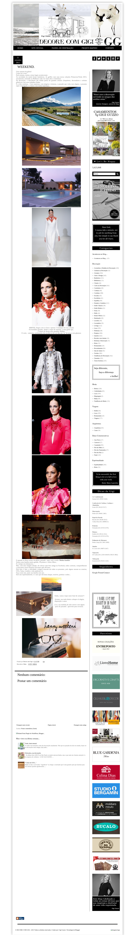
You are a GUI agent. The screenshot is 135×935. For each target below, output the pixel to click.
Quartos (96, 336)
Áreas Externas (98, 361)
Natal (95, 455)
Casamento (97, 445)
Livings (96, 325)
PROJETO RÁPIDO (89, 48)
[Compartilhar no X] (32, 664)
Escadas (96, 295)
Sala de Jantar (98, 351)
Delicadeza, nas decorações (33, 753)
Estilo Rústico (98, 308)
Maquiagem (97, 396)
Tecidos (96, 353)
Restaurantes (97, 345)
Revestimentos (98, 348)
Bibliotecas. (97, 280)
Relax (25, 664)
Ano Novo (97, 440)
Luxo (95, 328)
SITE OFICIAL (37, 48)
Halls (95, 313)
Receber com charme (100, 338)
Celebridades (98, 391)
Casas (96, 430)
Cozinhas (97, 293)
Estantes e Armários (100, 303)
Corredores (97, 288)
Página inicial (52, 725)
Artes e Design (98, 275)
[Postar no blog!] (31, 664)
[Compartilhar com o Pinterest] (36, 664)
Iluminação (97, 318)
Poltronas (97, 330)
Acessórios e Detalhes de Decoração (104, 268)
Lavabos (96, 320)
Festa (95, 310)
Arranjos (96, 273)
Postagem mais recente (23, 725)
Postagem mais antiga (80, 725)
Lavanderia (97, 323)
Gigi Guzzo (62, 930)
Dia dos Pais (97, 452)
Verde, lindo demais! (31, 743)
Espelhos (96, 300)
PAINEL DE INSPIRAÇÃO (62, 48)
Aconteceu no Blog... (100, 258)
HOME (20, 48)
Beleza (96, 388)
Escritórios (97, 298)
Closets (96, 283)
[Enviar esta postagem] (43, 661)
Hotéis (96, 411)
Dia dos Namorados (100, 450)
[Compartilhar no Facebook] (34, 664)
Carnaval (96, 442)
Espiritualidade (98, 464)
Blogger (77, 930)
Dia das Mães (98, 447)
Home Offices (98, 315)
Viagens (96, 418)
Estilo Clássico (98, 305)
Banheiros (97, 278)
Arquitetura (97, 428)
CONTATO (110, 48)
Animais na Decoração (100, 270)
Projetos (96, 333)
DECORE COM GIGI (23, 930)
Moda (96, 398)
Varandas (96, 358)
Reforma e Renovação (100, 341)
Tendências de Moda (100, 401)
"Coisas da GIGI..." (30, 762)
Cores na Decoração (100, 285)
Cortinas (96, 290)
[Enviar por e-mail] (29, 664)
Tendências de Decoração (101, 356)
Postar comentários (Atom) (29, 728)
